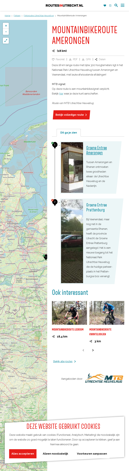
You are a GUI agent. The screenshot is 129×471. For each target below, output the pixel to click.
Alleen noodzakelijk (55, 453)
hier (61, 93)
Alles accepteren (22, 453)
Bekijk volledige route (70, 114)
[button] (46, 258)
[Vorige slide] (83, 350)
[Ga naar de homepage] (64, 5)
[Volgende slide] (93, 350)
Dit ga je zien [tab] (68, 132)
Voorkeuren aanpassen (92, 453)
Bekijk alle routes (63, 361)
